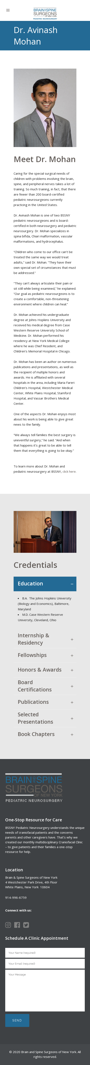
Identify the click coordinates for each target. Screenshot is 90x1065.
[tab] (45, 584)
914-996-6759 (16, 897)
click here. (69, 471)
